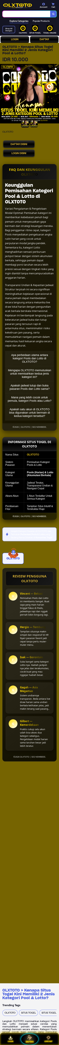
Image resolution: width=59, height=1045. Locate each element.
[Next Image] (56, 94)
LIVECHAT (48, 1041)
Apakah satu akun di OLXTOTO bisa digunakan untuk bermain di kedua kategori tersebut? (29, 413)
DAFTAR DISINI (19, 144)
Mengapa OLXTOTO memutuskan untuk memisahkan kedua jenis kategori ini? (29, 374)
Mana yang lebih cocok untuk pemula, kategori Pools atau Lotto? (29, 399)
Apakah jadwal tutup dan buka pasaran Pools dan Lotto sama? (30, 387)
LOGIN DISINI (18, 153)
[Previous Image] (2, 94)
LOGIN (14, 39)
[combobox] (26, 14)
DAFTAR (44, 39)
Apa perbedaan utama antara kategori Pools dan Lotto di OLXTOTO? (29, 358)
